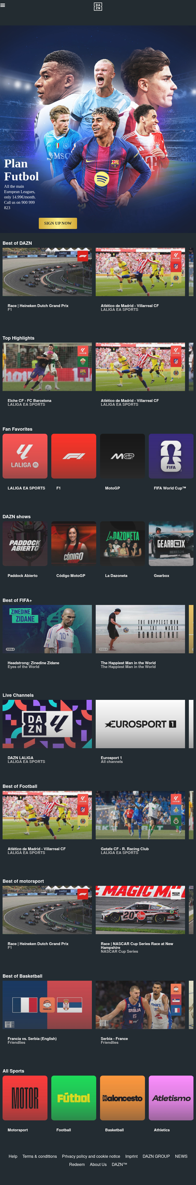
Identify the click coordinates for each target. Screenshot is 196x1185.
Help (13, 1156)
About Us (98, 1164)
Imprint (131, 1156)
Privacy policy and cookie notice (91, 1156)
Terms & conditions (39, 1156)
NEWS (181, 1156)
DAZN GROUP (156, 1156)
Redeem (77, 1164)
